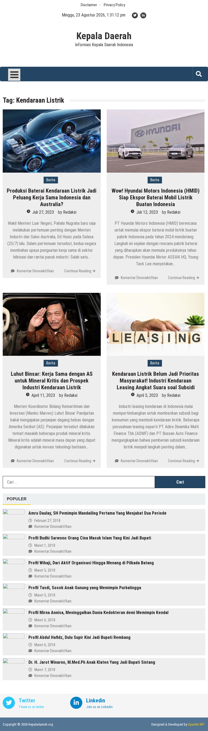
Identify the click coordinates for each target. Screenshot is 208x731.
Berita (50, 180)
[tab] (17, 499)
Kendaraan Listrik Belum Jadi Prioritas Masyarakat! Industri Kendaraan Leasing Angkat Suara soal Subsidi (155, 381)
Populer (17, 499)
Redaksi (69, 212)
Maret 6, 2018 (44, 620)
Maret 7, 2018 (44, 670)
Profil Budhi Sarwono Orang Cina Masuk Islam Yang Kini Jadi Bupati (89, 538)
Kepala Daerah (104, 36)
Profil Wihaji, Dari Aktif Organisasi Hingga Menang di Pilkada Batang (91, 562)
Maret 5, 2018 (44, 570)
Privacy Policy (114, 4)
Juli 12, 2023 (147, 212)
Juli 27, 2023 (43, 212)
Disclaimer (89, 4)
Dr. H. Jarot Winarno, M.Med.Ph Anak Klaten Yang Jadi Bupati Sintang (91, 662)
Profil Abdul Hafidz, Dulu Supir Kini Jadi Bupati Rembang (79, 637)
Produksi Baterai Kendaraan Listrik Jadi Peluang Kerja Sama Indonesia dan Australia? (51, 197)
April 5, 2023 (147, 395)
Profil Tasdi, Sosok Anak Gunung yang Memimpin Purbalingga (84, 587)
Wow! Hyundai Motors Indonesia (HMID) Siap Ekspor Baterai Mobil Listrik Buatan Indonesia (156, 197)
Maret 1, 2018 (44, 545)
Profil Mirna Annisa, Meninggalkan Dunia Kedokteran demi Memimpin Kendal (98, 612)
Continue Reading (77, 271)
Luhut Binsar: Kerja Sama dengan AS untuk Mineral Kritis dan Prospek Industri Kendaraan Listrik (52, 381)
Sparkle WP (196, 724)
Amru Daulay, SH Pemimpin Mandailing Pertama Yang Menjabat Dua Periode (97, 513)
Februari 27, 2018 (47, 520)
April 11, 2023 (43, 395)
